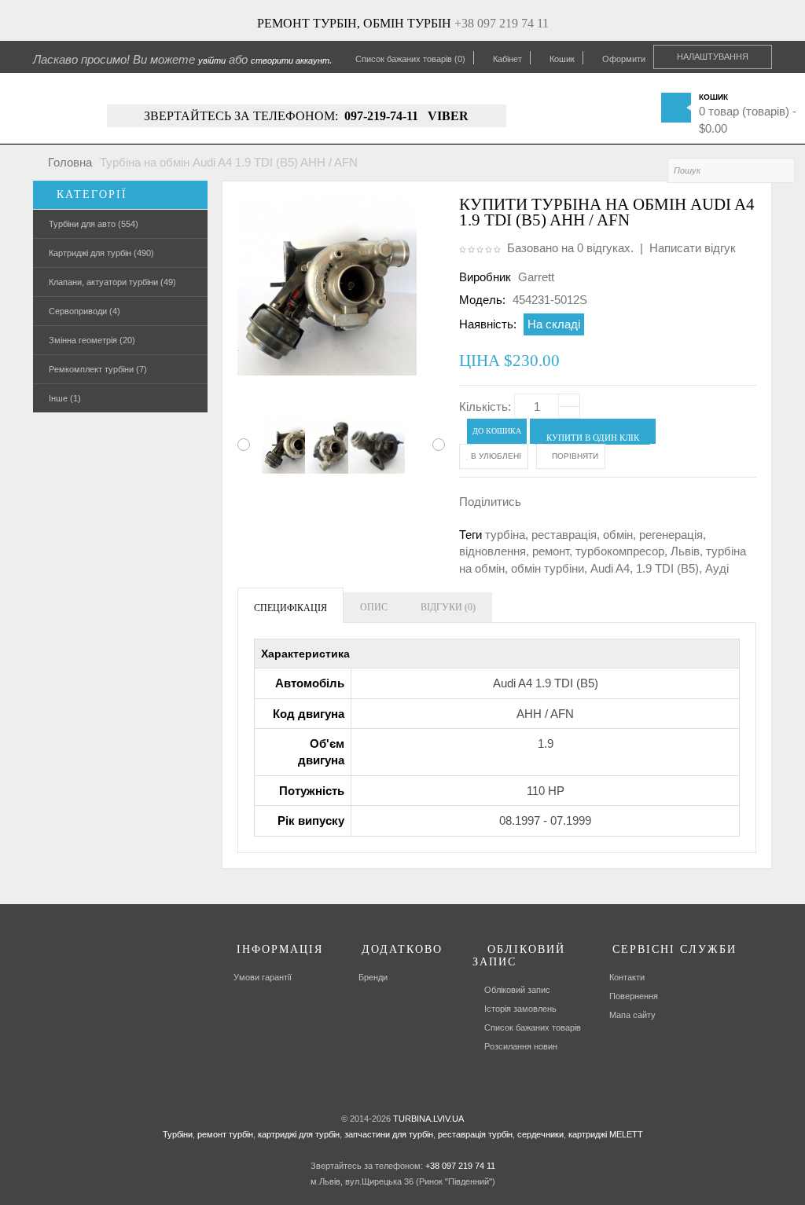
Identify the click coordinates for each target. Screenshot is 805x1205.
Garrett (536, 277)
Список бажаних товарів (532, 1027)
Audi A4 (610, 568)
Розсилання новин (520, 1046)
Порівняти (574, 456)
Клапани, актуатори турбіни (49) (112, 282)
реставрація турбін (474, 1134)
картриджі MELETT (605, 1134)
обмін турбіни (547, 568)
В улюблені (495, 456)
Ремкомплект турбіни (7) (98, 369)
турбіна (505, 534)
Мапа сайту (632, 1015)
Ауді (717, 568)
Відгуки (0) (448, 607)
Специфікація (290, 607)
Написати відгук (692, 248)
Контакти (627, 977)
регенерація (671, 534)
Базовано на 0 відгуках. (570, 248)
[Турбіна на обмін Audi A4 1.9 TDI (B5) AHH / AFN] (278, 445)
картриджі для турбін (297, 1134)
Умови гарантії (262, 977)
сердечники (539, 1134)
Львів (685, 551)
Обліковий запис (517, 989)
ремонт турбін (224, 1134)
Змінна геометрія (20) (92, 340)
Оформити (623, 59)
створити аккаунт (290, 60)
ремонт (550, 551)
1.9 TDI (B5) (667, 568)
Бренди (373, 977)
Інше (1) (65, 398)
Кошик (562, 59)
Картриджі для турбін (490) (101, 253)
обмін (618, 534)
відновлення (492, 551)
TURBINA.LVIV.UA (428, 1118)
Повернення (633, 996)
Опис (374, 607)
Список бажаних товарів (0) (410, 59)
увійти (212, 60)
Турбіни (178, 1134)
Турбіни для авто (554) (93, 224)
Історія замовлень (520, 1008)
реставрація (564, 534)
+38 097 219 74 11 (501, 23)
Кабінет (507, 59)
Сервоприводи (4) (84, 311)
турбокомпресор (619, 551)
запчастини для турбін (387, 1134)
